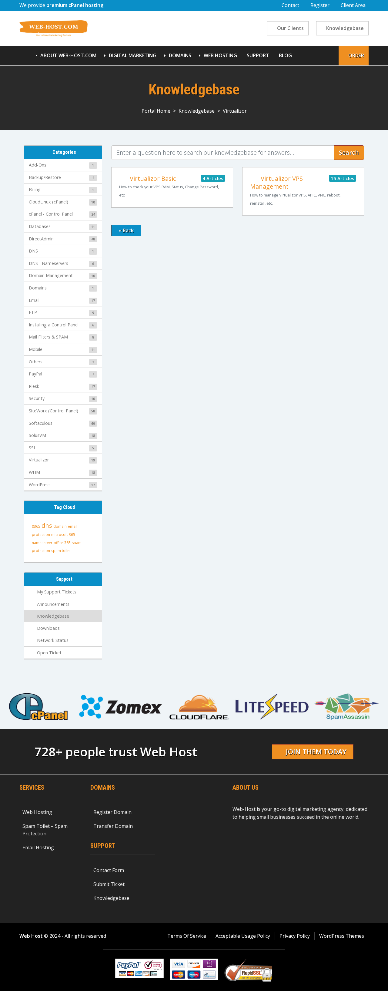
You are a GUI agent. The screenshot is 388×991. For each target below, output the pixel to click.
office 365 (62, 542)
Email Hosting (38, 847)
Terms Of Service (186, 936)
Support (258, 55)
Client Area (353, 5)
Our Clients (290, 28)
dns (47, 525)
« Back (126, 230)
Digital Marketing (132, 55)
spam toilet (61, 550)
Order (356, 55)
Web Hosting (220, 55)
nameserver (42, 542)
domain (60, 526)
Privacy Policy (294, 936)
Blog (285, 55)
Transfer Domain (113, 826)
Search (349, 152)
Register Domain (112, 812)
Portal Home (156, 110)
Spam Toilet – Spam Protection (45, 830)
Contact (290, 5)
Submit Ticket (109, 884)
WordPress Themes (341, 936)
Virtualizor (235, 110)
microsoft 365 (63, 534)
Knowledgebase (345, 28)
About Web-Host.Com (68, 55)
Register (319, 5)
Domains (180, 55)
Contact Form (108, 870)
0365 (36, 526)
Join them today (316, 751)
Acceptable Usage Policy (243, 936)
